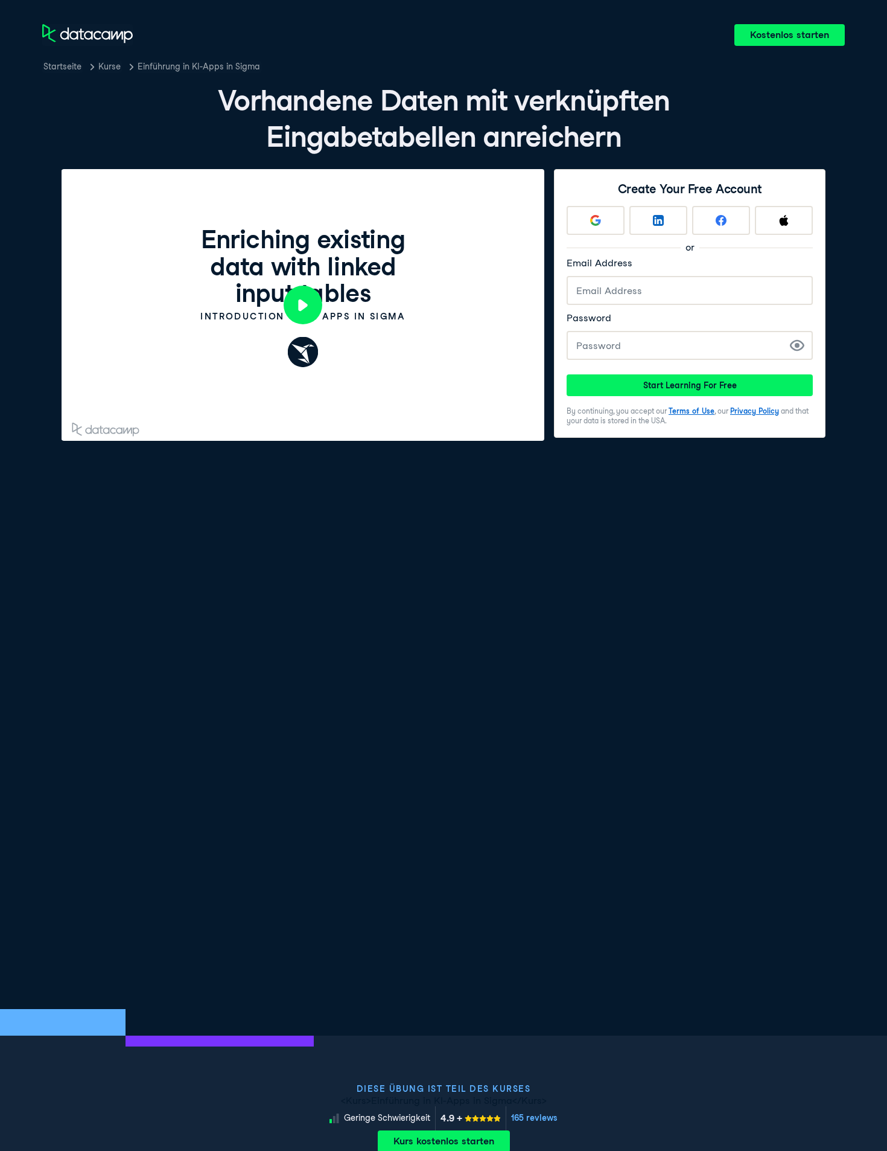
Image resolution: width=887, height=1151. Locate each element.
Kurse (109, 66)
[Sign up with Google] (596, 220)
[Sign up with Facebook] (721, 220)
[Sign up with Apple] (784, 220)
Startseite (62, 66)
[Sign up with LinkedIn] (658, 220)
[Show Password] (797, 345)
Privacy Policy (754, 410)
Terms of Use (691, 410)
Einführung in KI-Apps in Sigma (199, 66)
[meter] (471, 1118)
